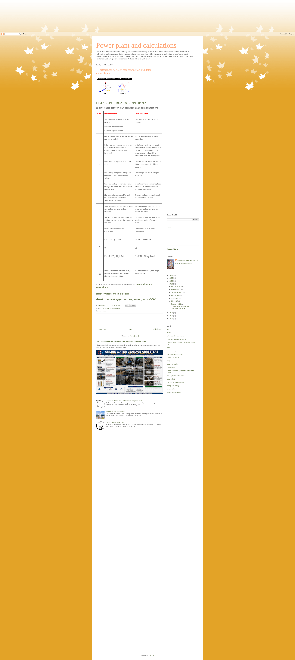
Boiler (169, 332)
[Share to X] (131, 305)
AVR (168, 329)
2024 (171, 281)
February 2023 (176, 304)
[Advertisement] (147, 16)
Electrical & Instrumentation (111, 308)
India (104, 311)
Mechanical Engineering (175, 354)
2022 (171, 313)
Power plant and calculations (136, 45)
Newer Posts (102, 329)
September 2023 (177, 292)
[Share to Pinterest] (135, 305)
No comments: (117, 305)
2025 (171, 278)
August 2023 (175, 295)
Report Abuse (172, 249)
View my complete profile (183, 263)
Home (130, 329)
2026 (171, 275)
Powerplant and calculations (187, 260)
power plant (171, 367)
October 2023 (176, 289)
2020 (171, 319)
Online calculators (173, 357)
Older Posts (157, 329)
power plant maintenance (175, 376)
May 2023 (174, 301)
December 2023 (176, 286)
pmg (168, 361)
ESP (168, 347)
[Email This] (126, 305)
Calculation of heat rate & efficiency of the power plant (124, 401)
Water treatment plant (174, 392)
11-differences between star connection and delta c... (180, 307)
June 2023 (175, 298)
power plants (171, 379)
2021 (171, 316)
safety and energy (173, 386)
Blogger (151, 655)
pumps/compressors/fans (175, 382)
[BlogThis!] (128, 305)
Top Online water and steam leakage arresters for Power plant (121, 341)
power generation (172, 364)
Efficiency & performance (175, 336)
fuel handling (171, 351)
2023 (171, 284)
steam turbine (171, 389)
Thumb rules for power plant (115, 422)
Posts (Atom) (134, 336)
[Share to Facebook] (133, 305)
